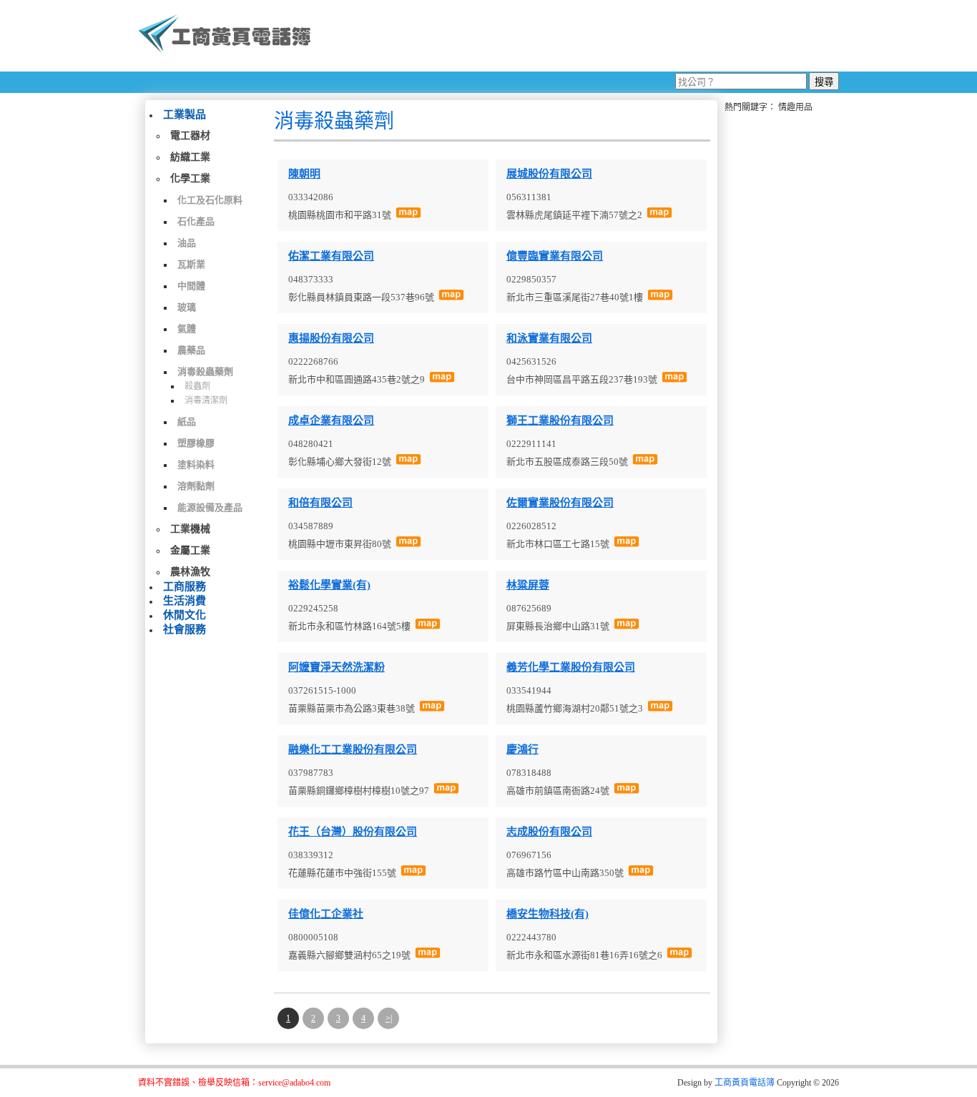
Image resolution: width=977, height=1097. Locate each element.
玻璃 (186, 307)
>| (389, 1018)
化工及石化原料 (209, 200)
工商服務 (184, 586)
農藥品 (191, 350)
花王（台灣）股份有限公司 (352, 831)
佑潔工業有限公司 (331, 256)
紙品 (186, 421)
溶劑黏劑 (196, 486)
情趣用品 (795, 107)
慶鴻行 (522, 749)
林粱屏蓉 (527, 585)
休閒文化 (184, 615)
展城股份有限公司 (549, 173)
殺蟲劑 (197, 386)
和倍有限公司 (320, 502)
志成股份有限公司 (549, 831)
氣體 (186, 328)
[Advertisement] (580, 36)
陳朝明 (304, 173)
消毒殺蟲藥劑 (205, 371)
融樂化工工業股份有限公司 (352, 749)
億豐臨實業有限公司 (554, 256)
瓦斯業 (191, 264)
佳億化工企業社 (325, 914)
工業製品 (184, 114)
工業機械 (190, 528)
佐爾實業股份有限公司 (560, 502)
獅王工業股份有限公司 (560, 420)
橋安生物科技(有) (547, 914)
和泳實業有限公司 (549, 338)
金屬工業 (190, 550)
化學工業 (190, 178)
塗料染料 (196, 464)
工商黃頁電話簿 (745, 1083)
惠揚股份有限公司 (331, 338)
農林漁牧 (190, 571)
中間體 (191, 285)
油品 (186, 242)
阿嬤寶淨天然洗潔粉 (336, 667)
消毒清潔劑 (206, 400)
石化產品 (196, 221)
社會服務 (184, 629)
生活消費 (184, 600)
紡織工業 (190, 157)
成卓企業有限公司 (331, 420)
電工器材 (190, 135)
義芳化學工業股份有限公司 (570, 667)
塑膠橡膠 (196, 443)
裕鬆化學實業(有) (329, 585)
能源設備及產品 (209, 507)
